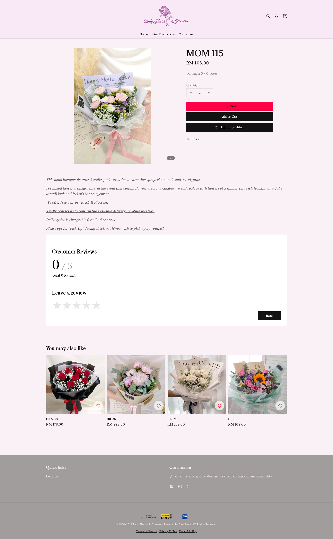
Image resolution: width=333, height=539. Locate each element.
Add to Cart (230, 116)
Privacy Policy (168, 531)
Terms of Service (146, 531)
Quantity (192, 85)
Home (144, 34)
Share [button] (196, 139)
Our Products (161, 34)
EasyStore (185, 524)
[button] (268, 16)
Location (52, 476)
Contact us (186, 34)
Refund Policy (188, 531)
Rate (269, 316)
